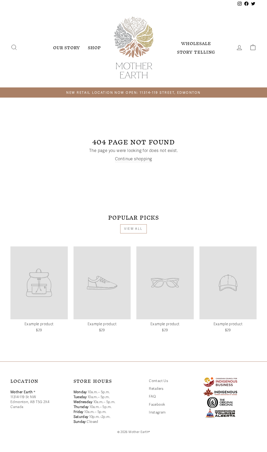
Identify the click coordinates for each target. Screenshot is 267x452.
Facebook (157, 404)
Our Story (66, 47)
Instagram (157, 412)
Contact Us (158, 381)
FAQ (152, 396)
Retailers (156, 388)
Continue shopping (133, 159)
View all (133, 229)
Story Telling (196, 52)
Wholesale (196, 43)
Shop (94, 47)
